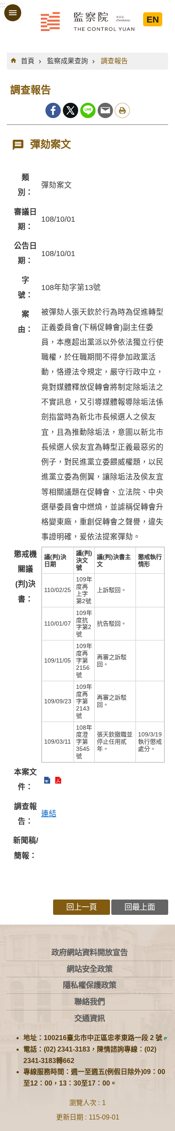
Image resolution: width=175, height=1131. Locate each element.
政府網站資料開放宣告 (89, 952)
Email (105, 110)
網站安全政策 (90, 969)
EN (153, 19)
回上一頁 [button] (81, 907)
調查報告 (114, 61)
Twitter (70, 110)
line (88, 110)
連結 (48, 813)
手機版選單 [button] (12, 12)
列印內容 (122, 110)
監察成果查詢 (67, 61)
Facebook (53, 110)
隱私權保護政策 (89, 985)
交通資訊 (89, 1018)
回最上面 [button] (139, 907)
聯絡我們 (89, 1001)
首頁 (27, 61)
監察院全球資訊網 (87, 21)
